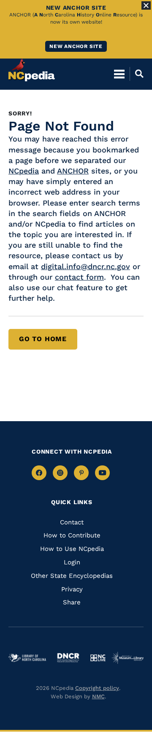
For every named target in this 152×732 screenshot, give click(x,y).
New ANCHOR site (76, 46)
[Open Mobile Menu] (119, 73)
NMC (98, 696)
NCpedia (23, 170)
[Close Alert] (146, 5)
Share (72, 602)
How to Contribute (71, 535)
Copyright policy (97, 688)
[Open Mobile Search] (137, 73)
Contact (72, 522)
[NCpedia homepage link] (31, 70)
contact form (79, 276)
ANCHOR (73, 170)
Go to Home (43, 339)
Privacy (72, 589)
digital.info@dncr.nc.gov (85, 266)
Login (72, 562)
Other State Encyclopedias (72, 576)
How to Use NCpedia (72, 549)
